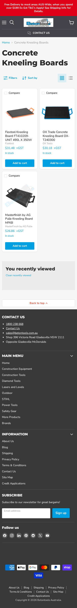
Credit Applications (13, 483)
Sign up (61, 513)
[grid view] (62, 78)
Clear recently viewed (18, 275)
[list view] (70, 78)
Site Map (7, 477)
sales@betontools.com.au (22, 333)
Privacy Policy (10, 459)
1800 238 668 (14, 324)
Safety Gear (9, 411)
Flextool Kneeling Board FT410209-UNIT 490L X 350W (18, 136)
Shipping (7, 453)
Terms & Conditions (14, 465)
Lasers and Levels (13, 387)
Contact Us (13, 328)
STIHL (6, 399)
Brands (6, 423)
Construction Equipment (17, 369)
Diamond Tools (11, 381)
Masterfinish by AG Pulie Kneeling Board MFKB (19, 219)
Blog (5, 447)
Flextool (9, 143)
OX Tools (48, 143)
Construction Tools (13, 375)
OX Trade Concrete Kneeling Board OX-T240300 (56, 136)
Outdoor (7, 393)
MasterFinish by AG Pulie (18, 226)
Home (6, 42)
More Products (11, 417)
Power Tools (10, 405)
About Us (8, 441)
